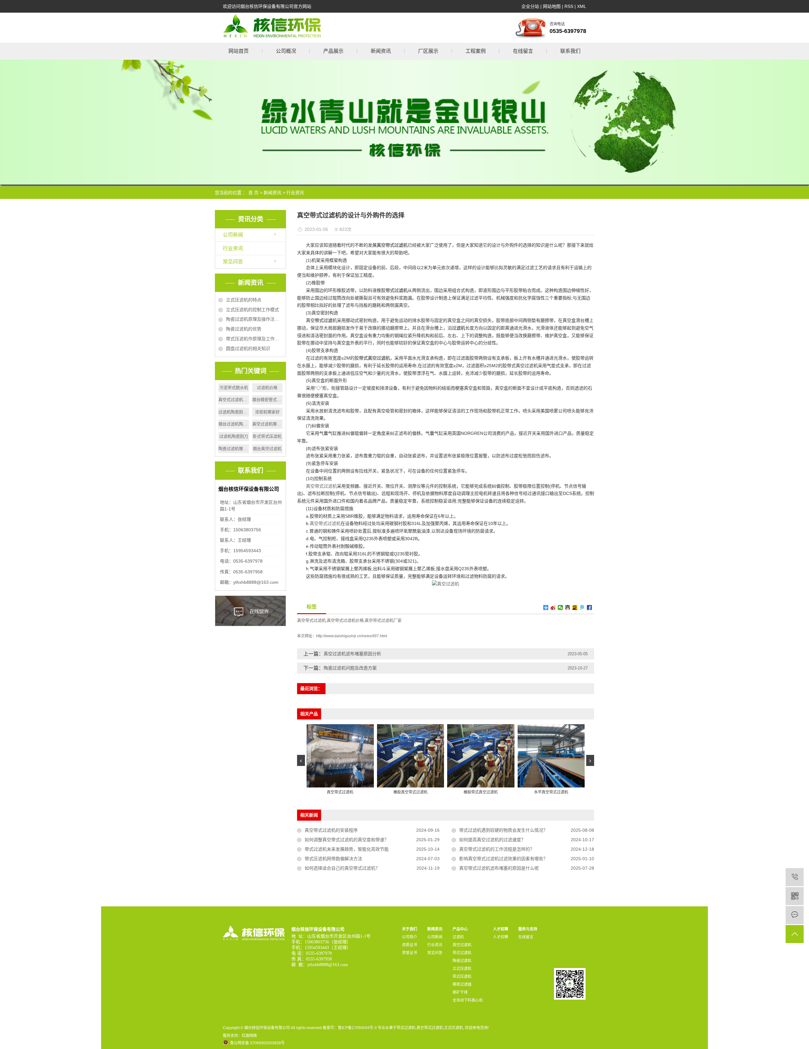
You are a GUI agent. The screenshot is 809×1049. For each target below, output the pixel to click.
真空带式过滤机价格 (345, 620)
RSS (568, 6)
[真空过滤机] (445, 583)
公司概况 (286, 51)
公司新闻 (233, 235)
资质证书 (409, 945)
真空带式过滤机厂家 (383, 620)
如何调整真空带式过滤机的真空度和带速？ (347, 839)
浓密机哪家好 (267, 412)
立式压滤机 (462, 968)
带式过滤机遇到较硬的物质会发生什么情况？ (503, 830)
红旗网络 (249, 1036)
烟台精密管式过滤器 (267, 399)
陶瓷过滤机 (462, 961)
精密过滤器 (462, 984)
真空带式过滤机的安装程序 (331, 830)
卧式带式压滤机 (267, 436)
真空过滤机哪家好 (267, 424)
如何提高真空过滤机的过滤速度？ (492, 839)
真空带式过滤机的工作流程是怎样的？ (496, 849)
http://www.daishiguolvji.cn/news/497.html (351, 636)
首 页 (253, 192)
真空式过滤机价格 (233, 399)
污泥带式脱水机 (233, 387)
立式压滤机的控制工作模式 (252, 309)
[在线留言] (795, 915)
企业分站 (530, 6)
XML (581, 6)
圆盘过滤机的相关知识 (248, 348)
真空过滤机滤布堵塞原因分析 (352, 653)
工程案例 (475, 51)
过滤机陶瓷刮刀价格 (233, 412)
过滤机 (458, 937)
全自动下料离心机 (468, 1000)
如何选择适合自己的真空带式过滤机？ (342, 868)
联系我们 (570, 51)
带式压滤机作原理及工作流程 (254, 338)
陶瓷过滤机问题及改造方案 (350, 667)
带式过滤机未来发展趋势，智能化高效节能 (347, 849)
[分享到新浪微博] (553, 607)
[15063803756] (795, 877)
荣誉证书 (409, 953)
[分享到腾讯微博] (582, 607)
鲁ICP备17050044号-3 (357, 1028)
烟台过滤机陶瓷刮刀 (233, 424)
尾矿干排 (460, 992)
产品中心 (460, 929)
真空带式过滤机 (321, 486)
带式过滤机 (462, 953)
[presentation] (301, 760)
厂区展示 (428, 51)
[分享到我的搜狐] (575, 607)
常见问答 (233, 261)
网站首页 (238, 51)
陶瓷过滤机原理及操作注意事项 (254, 319)
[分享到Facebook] (589, 607)
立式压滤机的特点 (243, 299)
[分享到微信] (560, 607)
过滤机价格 (267, 387)
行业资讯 (295, 192)
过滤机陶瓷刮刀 (233, 436)
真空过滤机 (462, 945)
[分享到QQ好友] (567, 607)
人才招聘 (500, 929)
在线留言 (523, 51)
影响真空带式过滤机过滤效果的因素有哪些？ (503, 858)
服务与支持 (527, 929)
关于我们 (409, 929)
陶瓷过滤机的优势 (243, 328)
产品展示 (333, 51)
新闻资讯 (381, 51)
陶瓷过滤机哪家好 (233, 448)
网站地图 (552, 6)
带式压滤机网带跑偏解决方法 (333, 858)
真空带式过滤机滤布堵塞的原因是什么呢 (499, 868)
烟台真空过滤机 (267, 448)
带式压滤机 (462, 976)
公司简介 (409, 937)
